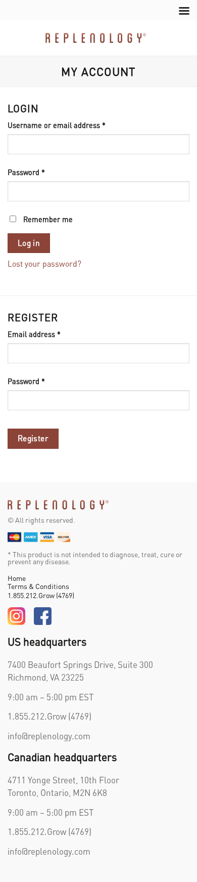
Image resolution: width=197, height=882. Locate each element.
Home (17, 577)
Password (41, 172)
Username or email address (71, 125)
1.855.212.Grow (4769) (41, 595)
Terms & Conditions (38, 586)
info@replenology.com (49, 735)
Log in (29, 243)
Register (33, 438)
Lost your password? (44, 263)
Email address (49, 334)
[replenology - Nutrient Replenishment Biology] (95, 38)
